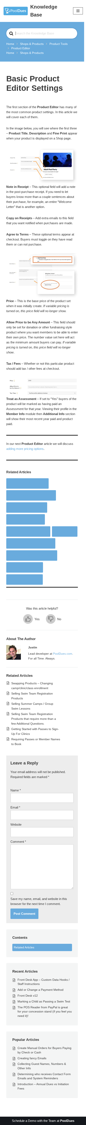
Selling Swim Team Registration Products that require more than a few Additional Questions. (33, 718)
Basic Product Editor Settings (31, 495)
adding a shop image (24, 579)
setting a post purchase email (30, 543)
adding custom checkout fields (31, 555)
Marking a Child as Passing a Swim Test (44, 1001)
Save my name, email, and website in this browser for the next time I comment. (38, 901)
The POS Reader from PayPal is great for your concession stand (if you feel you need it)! (45, 1011)
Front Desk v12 (28, 995)
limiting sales (64, 531)
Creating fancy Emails (32, 1058)
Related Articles (24, 947)
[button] (31, 619)
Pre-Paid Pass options (25, 519)
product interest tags (24, 567)
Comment (18, 841)
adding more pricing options (25, 449)
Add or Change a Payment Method (40, 989)
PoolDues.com (62, 653)
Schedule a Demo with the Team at (43, 1120)
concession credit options (28, 531)
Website (16, 824)
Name (15, 790)
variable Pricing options (26, 507)
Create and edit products (27, 483)
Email (15, 807)
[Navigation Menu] (78, 10)
